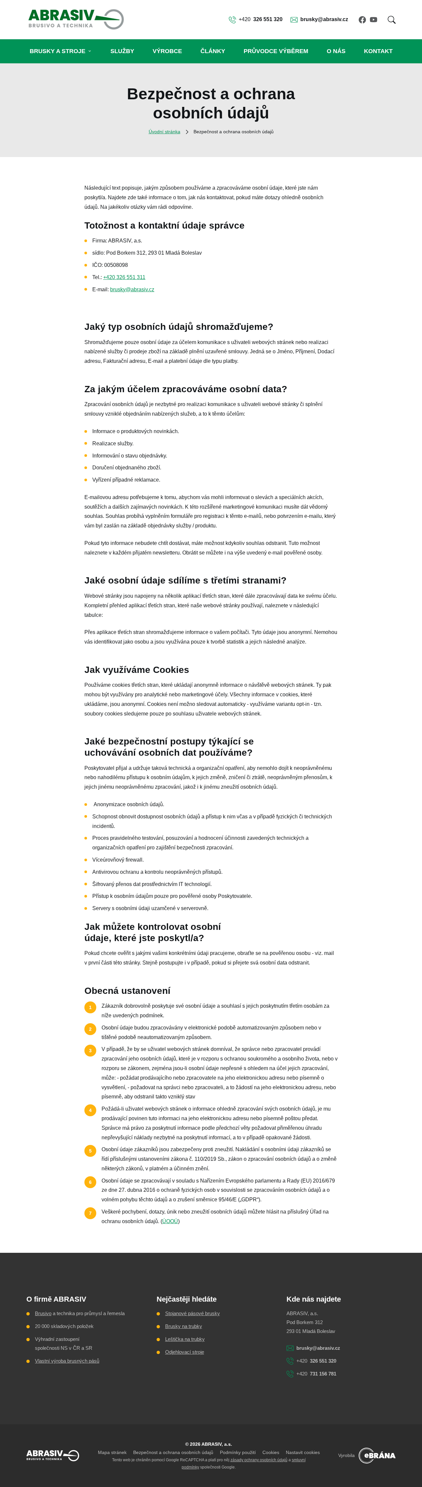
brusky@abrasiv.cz (132, 289)
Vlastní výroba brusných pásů (67, 1361)
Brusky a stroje (57, 51)
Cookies (270, 1452)
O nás (336, 51)
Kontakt (378, 51)
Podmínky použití (238, 1452)
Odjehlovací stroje (184, 1352)
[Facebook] (362, 19)
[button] (392, 20)
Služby (122, 51)
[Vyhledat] (392, 20)
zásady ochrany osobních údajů (258, 1460)
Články (212, 51)
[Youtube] (373, 19)
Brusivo (43, 1313)
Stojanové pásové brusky (192, 1313)
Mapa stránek (112, 1452)
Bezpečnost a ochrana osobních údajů (173, 1452)
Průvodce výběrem (276, 51)
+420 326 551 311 (124, 277)
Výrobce (167, 51)
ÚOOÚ (170, 1221)
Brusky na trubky (183, 1326)
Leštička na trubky (185, 1339)
